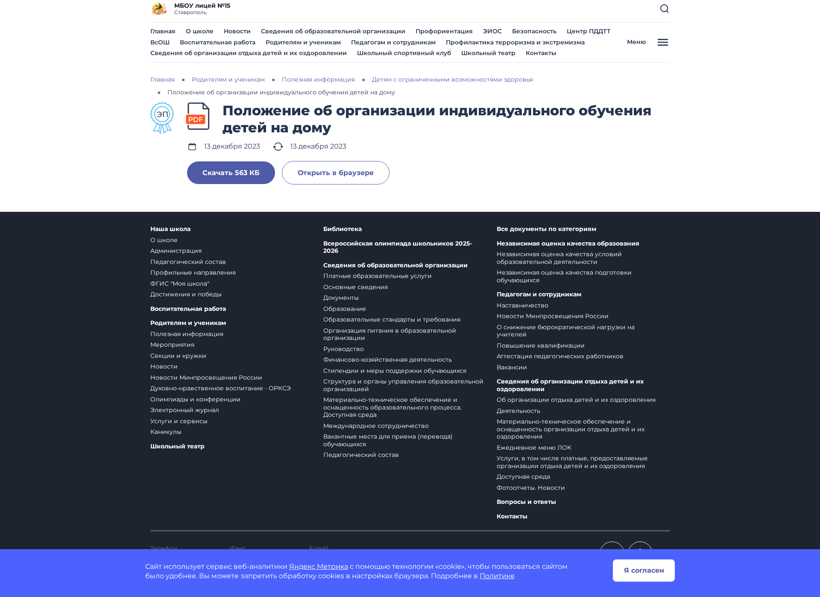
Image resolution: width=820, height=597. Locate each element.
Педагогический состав (188, 262)
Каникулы (166, 432)
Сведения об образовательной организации (333, 31)
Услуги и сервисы (179, 421)
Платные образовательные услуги (377, 276)
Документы (341, 297)
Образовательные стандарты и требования (391, 319)
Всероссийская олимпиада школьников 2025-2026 (397, 247)
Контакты (541, 53)
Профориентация (444, 31)
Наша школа (170, 229)
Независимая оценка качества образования (568, 243)
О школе (200, 31)
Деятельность (518, 411)
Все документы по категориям (546, 229)
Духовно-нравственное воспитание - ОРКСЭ (220, 388)
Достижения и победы (186, 294)
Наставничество (522, 305)
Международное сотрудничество (376, 426)
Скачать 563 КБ (231, 173)
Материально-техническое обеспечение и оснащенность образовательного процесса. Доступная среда (392, 407)
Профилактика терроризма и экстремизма (515, 42)
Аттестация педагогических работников (560, 356)
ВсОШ (160, 42)
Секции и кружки (178, 356)
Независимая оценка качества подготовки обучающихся (564, 276)
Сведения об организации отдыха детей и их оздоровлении (248, 53)
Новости (237, 31)
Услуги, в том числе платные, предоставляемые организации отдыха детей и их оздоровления (572, 462)
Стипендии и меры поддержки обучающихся (394, 371)
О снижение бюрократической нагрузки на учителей (566, 331)
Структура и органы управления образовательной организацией (403, 385)
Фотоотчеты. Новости (531, 488)
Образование (344, 309)
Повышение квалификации (541, 345)
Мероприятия (172, 344)
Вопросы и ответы (526, 502)
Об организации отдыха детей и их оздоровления (576, 400)
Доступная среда (523, 476)
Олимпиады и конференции (195, 399)
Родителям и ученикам (303, 42)
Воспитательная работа (217, 42)
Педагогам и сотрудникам (393, 42)
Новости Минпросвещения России (206, 377)
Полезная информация (186, 334)
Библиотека (342, 229)
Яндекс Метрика (318, 566)
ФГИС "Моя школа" (179, 283)
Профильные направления (193, 272)
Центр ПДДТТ (589, 31)
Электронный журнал (184, 410)
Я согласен (644, 570)
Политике (497, 576)
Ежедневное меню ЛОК (534, 447)
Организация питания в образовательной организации (389, 334)
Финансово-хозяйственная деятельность (387, 359)
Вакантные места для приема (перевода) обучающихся (388, 440)
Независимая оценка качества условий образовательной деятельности (559, 258)
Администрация (176, 251)
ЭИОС (492, 31)
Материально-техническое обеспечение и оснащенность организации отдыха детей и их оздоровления (570, 429)
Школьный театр (488, 53)
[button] (664, 8)
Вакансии (512, 367)
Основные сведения (355, 287)
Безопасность (534, 31)
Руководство (343, 349)
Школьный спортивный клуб (404, 53)
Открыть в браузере (336, 173)
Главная (163, 31)
